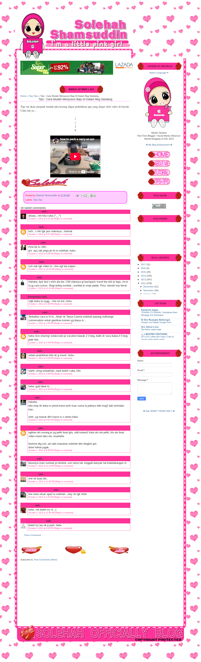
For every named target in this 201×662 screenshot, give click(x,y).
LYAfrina (32, 382)
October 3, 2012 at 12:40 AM (41, 512)
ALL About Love (150, 327)
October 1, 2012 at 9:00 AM (41, 253)
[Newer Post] (32, 553)
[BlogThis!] (85, 195)
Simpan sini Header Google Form (156, 322)
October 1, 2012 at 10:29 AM (41, 269)
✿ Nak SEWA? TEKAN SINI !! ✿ (159, 411)
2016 (144, 268)
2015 (144, 272)
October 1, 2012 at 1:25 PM (41, 304)
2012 (144, 283)
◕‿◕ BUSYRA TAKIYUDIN (154, 334)
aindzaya (32, 428)
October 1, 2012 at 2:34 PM (41, 342)
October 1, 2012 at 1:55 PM (41, 323)
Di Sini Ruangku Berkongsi (155, 320)
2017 (144, 264)
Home (23, 96)
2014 (144, 276)
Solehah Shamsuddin (47, 195)
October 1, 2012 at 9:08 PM (41, 450)
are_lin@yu (34, 242)
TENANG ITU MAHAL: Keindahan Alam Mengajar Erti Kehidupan (159, 313)
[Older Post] (118, 553)
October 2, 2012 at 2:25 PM (41, 497)
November (148, 290)
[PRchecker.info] (159, 208)
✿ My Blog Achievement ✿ (159, 145)
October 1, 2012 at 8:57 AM (41, 234)
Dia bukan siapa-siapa (151, 329)
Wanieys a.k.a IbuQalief (40, 489)
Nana (30, 331)
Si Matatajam (35, 312)
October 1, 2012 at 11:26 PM (41, 481)
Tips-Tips (33, 96)
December (148, 286)
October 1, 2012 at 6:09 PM (41, 389)
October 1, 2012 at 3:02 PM (41, 358)
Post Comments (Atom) (45, 560)
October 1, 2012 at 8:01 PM (41, 420)
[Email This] (82, 195)
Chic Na (32, 350)
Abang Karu (34, 211)
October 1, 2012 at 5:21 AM (41, 219)
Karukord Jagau (149, 310)
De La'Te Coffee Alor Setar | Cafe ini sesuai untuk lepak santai (157, 338)
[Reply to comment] (63, 219)
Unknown (33, 227)
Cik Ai (31, 397)
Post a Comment (32, 535)
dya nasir (33, 474)
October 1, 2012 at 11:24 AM (41, 288)
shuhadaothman (36, 521)
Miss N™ (33, 366)
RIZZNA (32, 277)
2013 (144, 279)
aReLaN (32, 458)
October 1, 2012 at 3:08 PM (41, 374)
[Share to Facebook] (91, 195)
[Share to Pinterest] (94, 195)
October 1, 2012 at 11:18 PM (41, 466)
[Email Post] (77, 195)
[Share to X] (88, 195)
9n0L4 (31, 505)
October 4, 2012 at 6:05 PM (41, 528)
